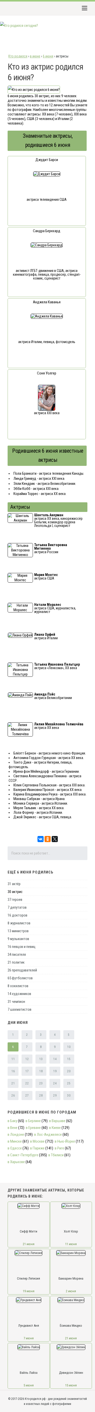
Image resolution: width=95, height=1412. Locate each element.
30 (68, 1095)
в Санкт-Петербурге (23, 1155)
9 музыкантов (18, 939)
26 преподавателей (22, 970)
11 (13, 1059)
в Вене (12, 1127)
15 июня (71, 1385)
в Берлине (33, 1121)
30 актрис (15, 891)
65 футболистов (20, 978)
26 (13, 1095)
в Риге (59, 1148)
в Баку (12, 1121)
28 (41, 1095)
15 (68, 1059)
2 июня (71, 1291)
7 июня (29, 1338)
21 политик (16, 962)
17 (27, 1071)
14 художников (19, 993)
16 (13, 1071)
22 (27, 1083)
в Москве (37, 1141)
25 (68, 1083)
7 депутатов (17, 907)
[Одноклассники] (48, 839)
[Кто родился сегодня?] (19, 25)
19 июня (28, 1291)
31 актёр (14, 884)
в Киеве (55, 1127)
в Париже (37, 1148)
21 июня (28, 1244)
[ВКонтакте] (40, 839)
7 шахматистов (19, 1009)
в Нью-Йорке (65, 1141)
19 (54, 1071)
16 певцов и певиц (21, 946)
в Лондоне (16, 1134)
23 (41, 1083)
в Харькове (16, 1162)
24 (54, 1083)
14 (54, 1059)
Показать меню (83, 8)
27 (27, 1095)
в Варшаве (57, 1121)
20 (68, 1071)
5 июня (29, 1385)
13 (41, 1059)
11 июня (71, 1244)
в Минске (15, 1141)
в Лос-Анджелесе (48, 1134)
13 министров (18, 931)
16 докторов (17, 915)
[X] (55, 839)
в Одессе (15, 1148)
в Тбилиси (56, 1155)
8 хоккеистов (18, 986)
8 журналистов (19, 923)
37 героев (15, 899)
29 (54, 1095)
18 (41, 1071)
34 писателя (17, 954)
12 (27, 1059)
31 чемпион (16, 1001)
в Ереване (33, 1127)
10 (68, 1047)
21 (13, 1083)
